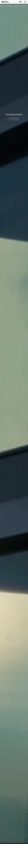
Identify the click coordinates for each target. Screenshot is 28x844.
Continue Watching (14, 118)
